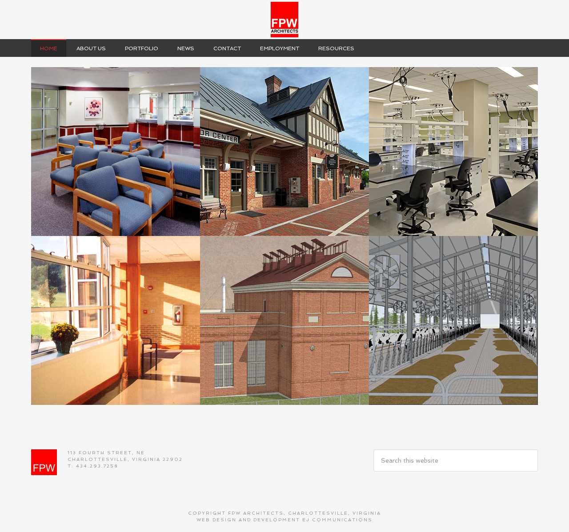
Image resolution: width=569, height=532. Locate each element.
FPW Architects (284, 19)
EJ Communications (337, 519)
